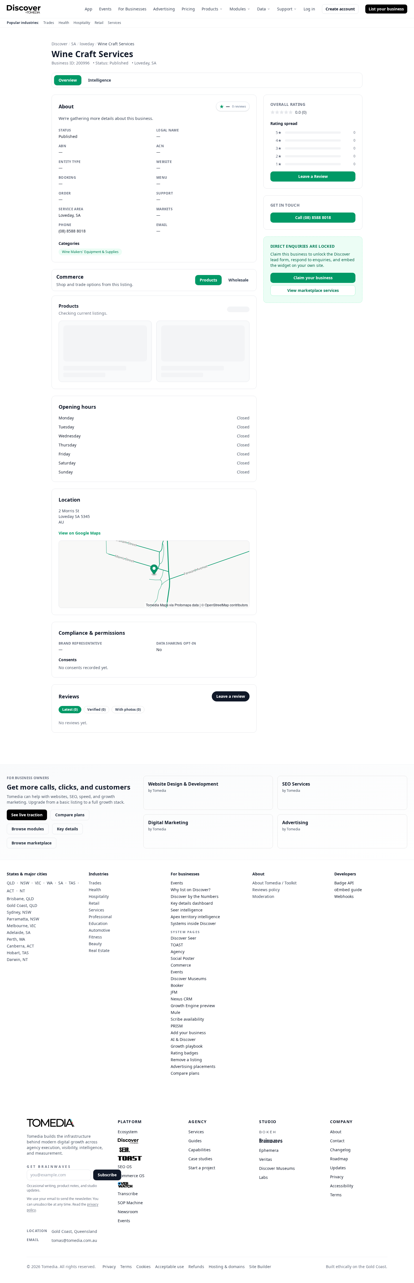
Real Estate (99, 950)
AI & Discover (183, 1039)
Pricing (188, 9)
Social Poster (183, 958)
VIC (38, 883)
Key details (67, 829)
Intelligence (99, 80)
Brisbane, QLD (20, 898)
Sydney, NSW (19, 912)
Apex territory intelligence (195, 916)
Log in (309, 9)
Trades (48, 23)
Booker (177, 985)
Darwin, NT (17, 959)
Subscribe (107, 1174)
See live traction (27, 814)
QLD (11, 883)
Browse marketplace (32, 843)
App (88, 9)
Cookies (143, 1266)
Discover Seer (183, 938)
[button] (154, 570)
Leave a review (230, 696)
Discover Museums (188, 978)
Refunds (196, 1266)
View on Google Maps (80, 533)
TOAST (177, 944)
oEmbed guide (348, 889)
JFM (174, 992)
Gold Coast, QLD (22, 905)
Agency (177, 951)
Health (64, 23)
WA (50, 883)
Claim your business (313, 277)
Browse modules (28, 829)
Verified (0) (96, 709)
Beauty (95, 943)
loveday (87, 43)
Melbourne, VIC (21, 925)
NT (22, 890)
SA (73, 43)
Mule (175, 1012)
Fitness (95, 937)
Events (105, 9)
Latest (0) (70, 709)
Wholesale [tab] (238, 280)
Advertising (164, 9)
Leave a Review (313, 176)
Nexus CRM (181, 999)
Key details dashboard (192, 903)
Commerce (181, 965)
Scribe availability (187, 1019)
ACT (10, 890)
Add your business (188, 1032)
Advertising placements (193, 1066)
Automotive (99, 930)
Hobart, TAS (18, 952)
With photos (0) (128, 709)
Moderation (263, 896)
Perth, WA (16, 939)
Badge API (344, 883)
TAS (72, 883)
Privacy (109, 1266)
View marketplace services (313, 290)
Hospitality (82, 23)
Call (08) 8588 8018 (313, 217)
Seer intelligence (186, 910)
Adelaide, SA (18, 932)
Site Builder (260, 1266)
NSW (24, 883)
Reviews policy (266, 889)
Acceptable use (169, 1266)
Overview (68, 80)
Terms (126, 1266)
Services (114, 23)
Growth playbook (186, 1046)
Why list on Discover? (190, 889)
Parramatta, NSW (23, 919)
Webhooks (344, 896)
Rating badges (184, 1053)
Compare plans (69, 814)
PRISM (177, 1026)
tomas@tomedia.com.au (74, 1240)
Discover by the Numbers (195, 896)
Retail (99, 23)
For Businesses (132, 9)
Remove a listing (186, 1059)
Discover (60, 43)
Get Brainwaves (49, 1166)
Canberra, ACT (20, 946)
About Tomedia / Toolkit (274, 883)
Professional (100, 916)
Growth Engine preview (193, 1005)
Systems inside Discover (193, 923)
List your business (386, 9)
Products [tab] (208, 280)
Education (98, 923)
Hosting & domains (227, 1266)
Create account (340, 9)
